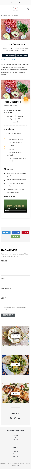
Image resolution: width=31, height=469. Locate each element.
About (16, 435)
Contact (15, 437)
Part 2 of (10, 60)
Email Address (6, 288)
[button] (2, 9)
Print (16, 236)
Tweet (7, 232)
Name (3, 278)
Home (3, 15)
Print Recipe (23, 55)
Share (17, 232)
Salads (15, 454)
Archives (15, 439)
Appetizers (15, 50)
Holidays (23, 50)
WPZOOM (16, 465)
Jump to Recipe (10, 55)
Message (4, 261)
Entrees (15, 452)
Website (3, 298)
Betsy (11, 48)
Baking (15, 456)
